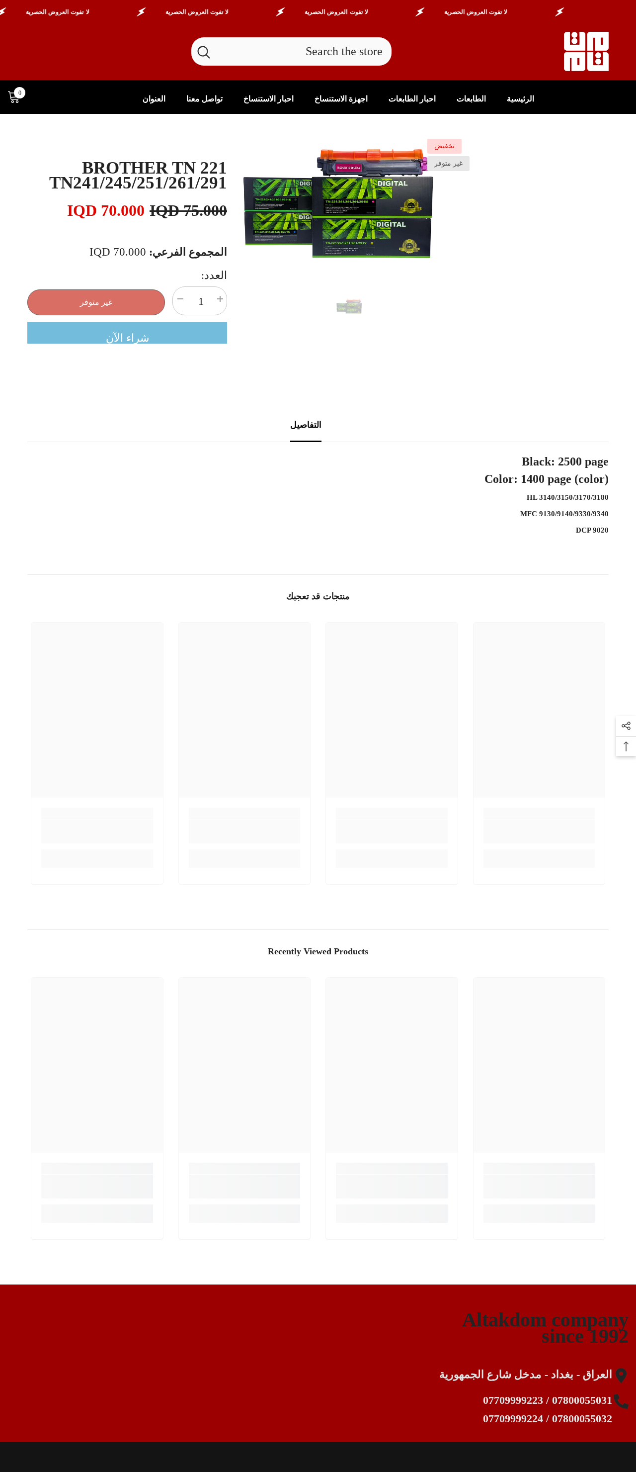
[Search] (291, 51)
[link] (539, 831)
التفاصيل (305, 425)
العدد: (214, 275)
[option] (351, 205)
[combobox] (304, 51)
